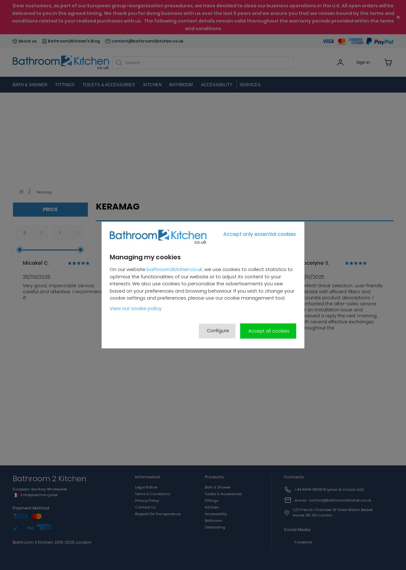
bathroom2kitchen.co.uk (174, 269)
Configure (218, 330)
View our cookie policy (135, 308)
